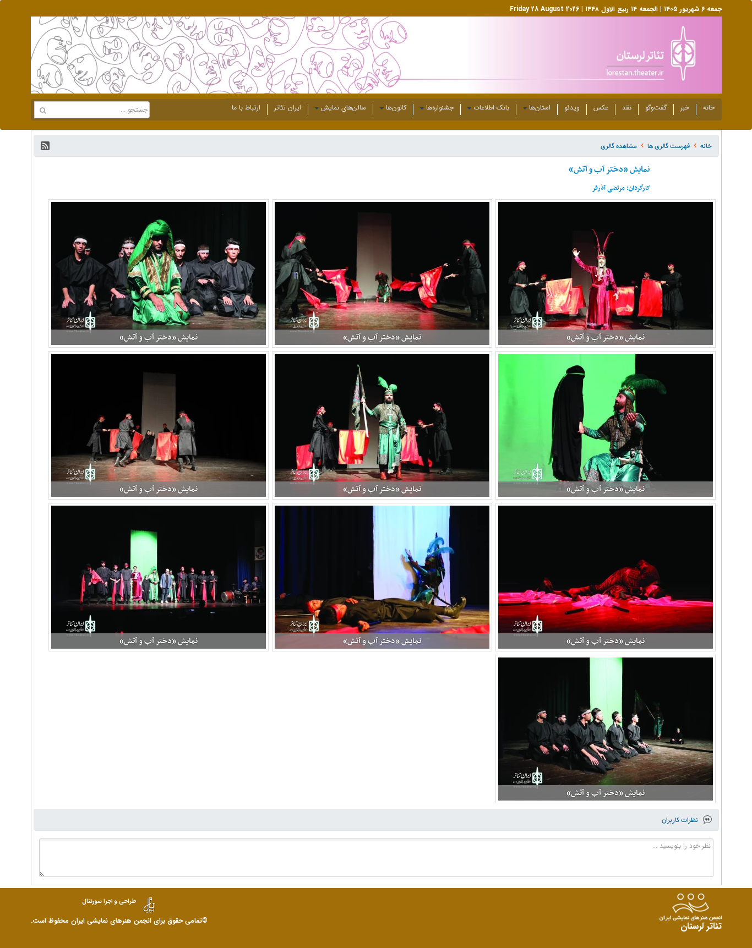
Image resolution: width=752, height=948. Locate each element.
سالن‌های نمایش (343, 107)
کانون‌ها (396, 107)
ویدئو (572, 107)
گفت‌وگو (656, 107)
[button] (45, 145)
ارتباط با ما (246, 107)
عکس (600, 107)
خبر (684, 107)
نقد (626, 107)
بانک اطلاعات (491, 107)
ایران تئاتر (287, 107)
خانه (709, 107)
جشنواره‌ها (440, 107)
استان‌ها (540, 107)
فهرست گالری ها (668, 146)
